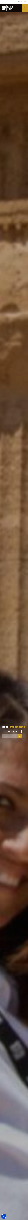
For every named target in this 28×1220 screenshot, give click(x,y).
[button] (4, 1216)
